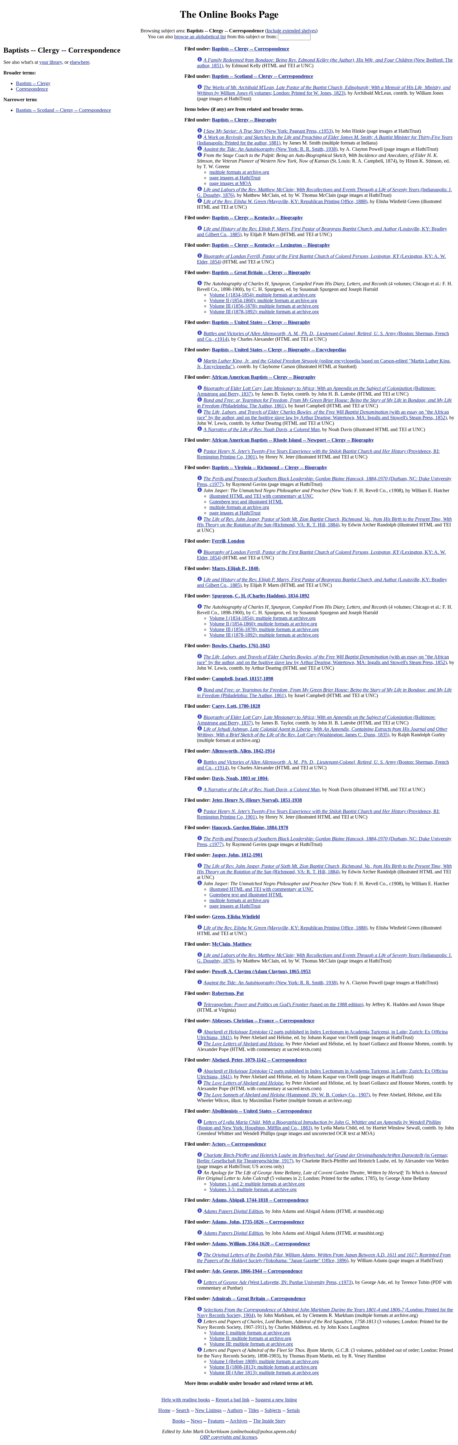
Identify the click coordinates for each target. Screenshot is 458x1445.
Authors (235, 1410)
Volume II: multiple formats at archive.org (250, 1338)
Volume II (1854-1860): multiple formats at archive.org (263, 300)
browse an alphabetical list (200, 36)
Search (182, 1410)
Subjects (273, 1410)
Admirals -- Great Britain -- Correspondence (259, 1298)
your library (50, 62)
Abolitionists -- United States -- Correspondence (262, 1111)
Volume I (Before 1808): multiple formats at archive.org (264, 1361)
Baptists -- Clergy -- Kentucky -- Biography (257, 217)
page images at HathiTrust (234, 177)
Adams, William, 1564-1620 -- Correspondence (261, 1243)
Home (164, 1410)
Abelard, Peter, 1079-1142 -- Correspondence (259, 1059)
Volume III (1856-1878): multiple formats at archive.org (264, 306)
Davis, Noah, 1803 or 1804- (240, 778)
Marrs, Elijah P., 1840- (236, 568)
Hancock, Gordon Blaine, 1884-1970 (250, 827)
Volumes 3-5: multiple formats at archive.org (253, 1189)
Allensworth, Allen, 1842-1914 (243, 750)
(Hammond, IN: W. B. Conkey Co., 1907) (286, 1094)
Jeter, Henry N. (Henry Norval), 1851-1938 (257, 800)
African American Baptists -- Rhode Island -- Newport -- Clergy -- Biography (293, 440)
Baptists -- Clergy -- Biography (244, 119)
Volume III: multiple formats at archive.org (251, 1344)
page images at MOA (230, 183)
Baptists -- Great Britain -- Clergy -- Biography (261, 272)
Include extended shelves (291, 30)
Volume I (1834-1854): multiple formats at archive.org (262, 294)
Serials (293, 1410)
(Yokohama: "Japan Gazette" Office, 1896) (324, 1257)
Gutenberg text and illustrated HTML (246, 501)
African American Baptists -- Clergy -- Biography (264, 377)
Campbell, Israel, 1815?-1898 (242, 678)
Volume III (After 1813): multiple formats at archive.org (264, 1372)
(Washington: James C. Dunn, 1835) (322, 731)
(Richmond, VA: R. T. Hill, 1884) (324, 521)
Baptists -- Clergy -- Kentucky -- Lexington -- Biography (271, 245)
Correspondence (32, 89)
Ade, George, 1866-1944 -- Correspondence (257, 1271)
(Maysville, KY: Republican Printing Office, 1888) (285, 201)
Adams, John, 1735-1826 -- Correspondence (258, 1221)
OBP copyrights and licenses (228, 1437)
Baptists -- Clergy (33, 83)
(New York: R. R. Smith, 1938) (270, 149)
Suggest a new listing (276, 1399)
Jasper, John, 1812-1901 (237, 855)
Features (216, 1421)
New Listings (208, 1410)
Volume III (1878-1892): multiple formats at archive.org (264, 311)
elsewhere (79, 62)
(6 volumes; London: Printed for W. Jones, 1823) (324, 90)
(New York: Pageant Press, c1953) (268, 131)
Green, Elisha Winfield (236, 916)
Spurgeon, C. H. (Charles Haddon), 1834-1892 (260, 595)
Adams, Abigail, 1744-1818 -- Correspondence (260, 1200)
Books (178, 1421)
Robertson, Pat (228, 993)
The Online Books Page (229, 14)
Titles (253, 1410)
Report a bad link (233, 1399)
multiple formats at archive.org (239, 172)
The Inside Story (269, 1421)
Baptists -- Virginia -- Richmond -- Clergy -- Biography (269, 467)
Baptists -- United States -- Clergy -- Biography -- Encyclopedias (279, 349)
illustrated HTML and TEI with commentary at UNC (261, 496)
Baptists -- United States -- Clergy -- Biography (261, 322)
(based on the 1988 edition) (283, 1004)
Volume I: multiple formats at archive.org (249, 1332)
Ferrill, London (228, 541)
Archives (238, 1421)
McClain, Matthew (232, 944)
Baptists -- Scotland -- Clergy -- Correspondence (63, 110)
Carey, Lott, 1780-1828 (236, 706)
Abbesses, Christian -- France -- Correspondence (263, 1020)
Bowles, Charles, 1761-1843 (241, 645)
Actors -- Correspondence (239, 1144)
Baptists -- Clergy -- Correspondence (250, 48)
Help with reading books (185, 1399)
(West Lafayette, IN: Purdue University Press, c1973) (278, 1282)
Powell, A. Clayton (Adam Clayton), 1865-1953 (261, 971)
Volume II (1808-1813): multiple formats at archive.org (263, 1367)
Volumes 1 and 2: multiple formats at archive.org (257, 1183)
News (196, 1421)
